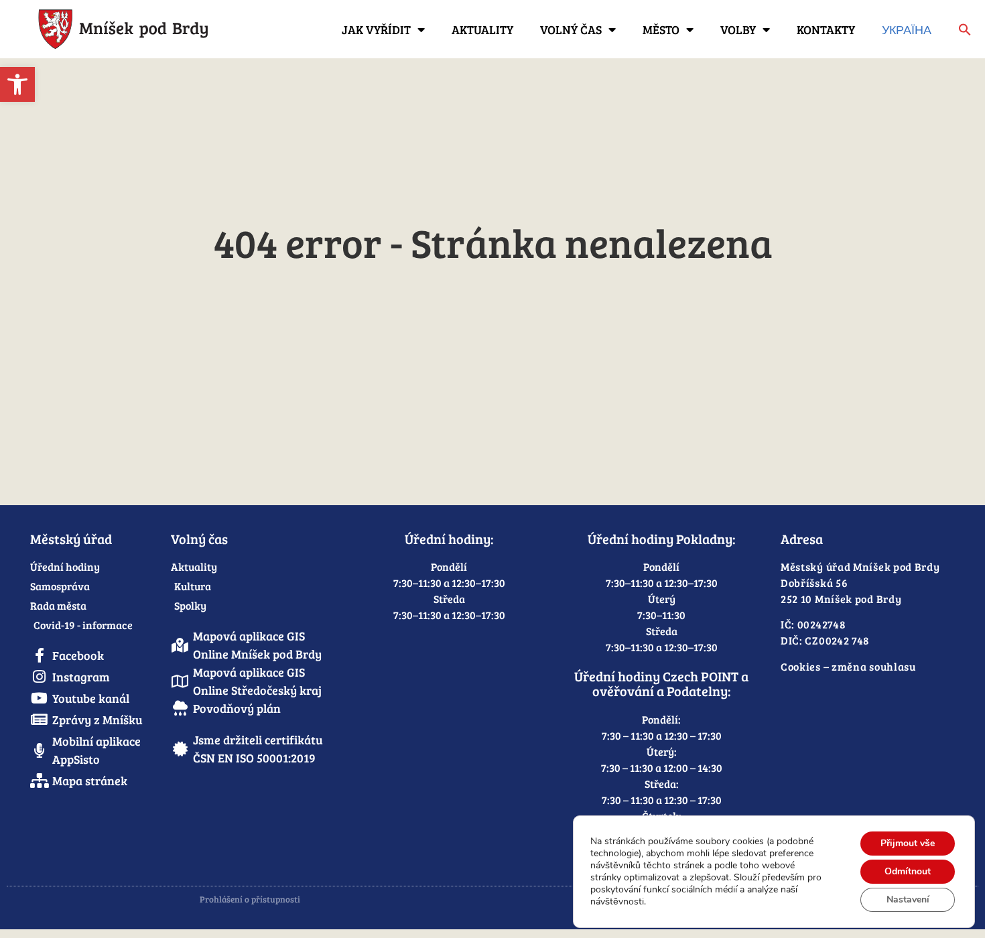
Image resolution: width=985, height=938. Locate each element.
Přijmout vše (907, 843)
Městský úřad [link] (71, 538)
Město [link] (661, 29)
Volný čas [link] (571, 29)
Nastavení (907, 899)
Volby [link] (738, 29)
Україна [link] (906, 29)
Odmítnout (907, 871)
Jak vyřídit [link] (376, 29)
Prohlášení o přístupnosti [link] (250, 899)
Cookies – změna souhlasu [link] (848, 666)
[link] (17, 84)
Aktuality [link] (482, 29)
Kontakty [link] (826, 29)
